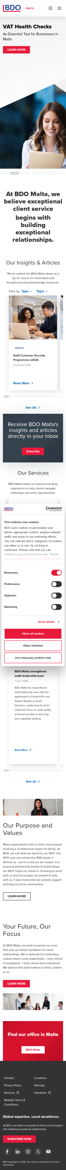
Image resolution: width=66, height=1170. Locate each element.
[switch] (56, 584)
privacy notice (49, 558)
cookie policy (25, 558)
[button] (16, 81)
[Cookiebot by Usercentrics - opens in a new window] (46, 509)
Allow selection (33, 645)
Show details (46, 621)
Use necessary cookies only (33, 657)
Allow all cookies (33, 633)
